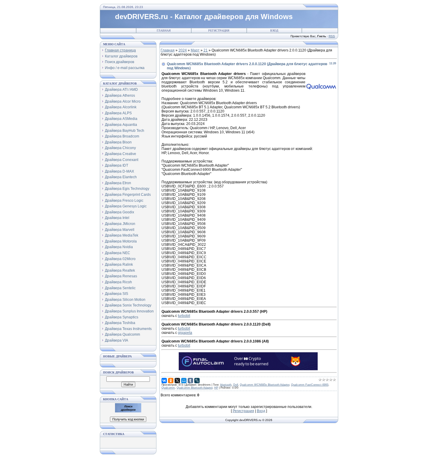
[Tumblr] (190, 380)
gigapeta (185, 333)
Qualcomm (168, 387)
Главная (164, 30)
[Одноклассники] (170, 380)
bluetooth (226, 384)
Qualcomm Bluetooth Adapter (194, 387)
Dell (235, 384)
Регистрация (218, 30)
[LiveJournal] (197, 380)
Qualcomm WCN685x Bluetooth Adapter (264, 384)
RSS (332, 36)
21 (206, 50)
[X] (177, 380)
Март (195, 50)
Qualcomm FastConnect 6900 (309, 384)
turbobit (184, 316)
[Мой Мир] (184, 380)
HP (216, 387)
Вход (274, 30)
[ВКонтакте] (164, 380)
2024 (182, 50)
